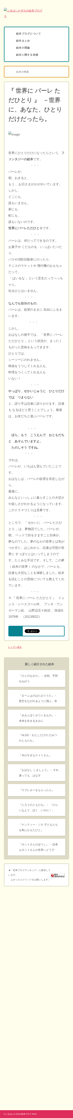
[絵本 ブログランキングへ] (58, 875)
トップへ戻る (15, 647)
